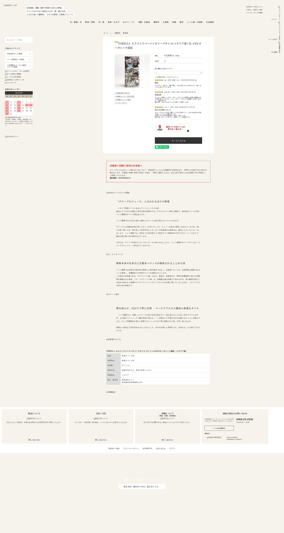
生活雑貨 (210, 22)
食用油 (125, 33)
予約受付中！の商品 (14, 53)
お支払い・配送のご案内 (254, 10)
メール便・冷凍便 (195, 22)
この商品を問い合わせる (122, 93)
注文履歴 (274, 52)
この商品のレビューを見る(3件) (124, 96)
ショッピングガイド (121, 103)
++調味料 (116, 33)
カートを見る (272, 39)
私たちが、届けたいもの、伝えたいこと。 (142, 486)
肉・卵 (101, 22)
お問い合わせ (161, 448)
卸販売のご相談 (114, 448)
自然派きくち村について (254, 7)
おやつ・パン (129, 22)
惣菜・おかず (114, 22)
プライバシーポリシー (131, 448)
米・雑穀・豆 (76, 22)
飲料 (181, 22)
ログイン (274, 19)
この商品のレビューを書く (123, 99)
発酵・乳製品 (144, 22)
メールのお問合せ (219, 428)
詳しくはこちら (34, 440)
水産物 (166, 22)
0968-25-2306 (244, 419)
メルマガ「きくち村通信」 (255, 13)
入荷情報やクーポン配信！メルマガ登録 (17, 66)
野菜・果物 (90, 22)
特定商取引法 (147, 448)
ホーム (106, 33)
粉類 (174, 22)
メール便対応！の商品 (15, 59)
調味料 (156, 22)
